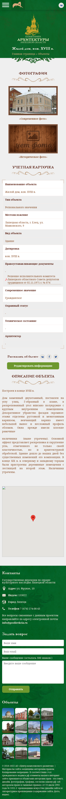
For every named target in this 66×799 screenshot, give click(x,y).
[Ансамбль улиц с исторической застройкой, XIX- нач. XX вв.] (34, 727)
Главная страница (23, 53)
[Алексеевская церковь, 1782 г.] (8, 714)
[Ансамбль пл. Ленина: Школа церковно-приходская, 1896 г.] (21, 740)
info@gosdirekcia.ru (14, 622)
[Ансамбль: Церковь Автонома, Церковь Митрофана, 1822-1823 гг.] (8, 740)
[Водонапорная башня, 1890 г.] (8, 727)
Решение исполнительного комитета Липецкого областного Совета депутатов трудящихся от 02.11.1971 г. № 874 (33, 279)
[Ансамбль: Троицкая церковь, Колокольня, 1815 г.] (47, 727)
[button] (33, 518)
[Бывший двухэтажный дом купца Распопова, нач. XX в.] (34, 753)
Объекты (43, 53)
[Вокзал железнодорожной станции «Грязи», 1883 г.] (21, 727)
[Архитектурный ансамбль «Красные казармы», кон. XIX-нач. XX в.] (21, 714)
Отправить (16, 689)
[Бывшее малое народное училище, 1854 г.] (21, 753)
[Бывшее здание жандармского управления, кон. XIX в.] (47, 714)
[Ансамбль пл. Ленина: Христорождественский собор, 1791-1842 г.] (34, 740)
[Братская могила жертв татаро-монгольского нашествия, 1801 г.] (34, 714)
